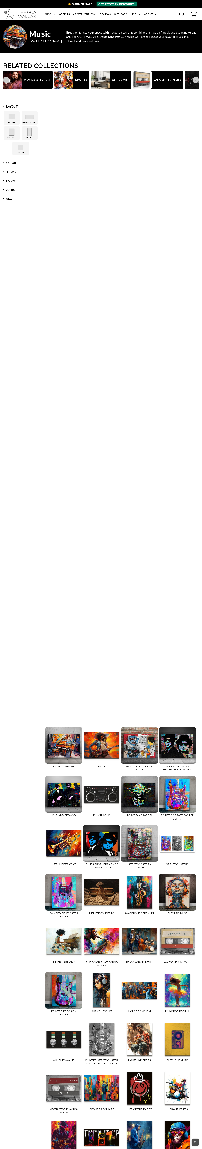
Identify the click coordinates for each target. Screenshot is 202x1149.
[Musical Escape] (101, 990)
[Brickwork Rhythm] (139, 941)
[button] (101, 4)
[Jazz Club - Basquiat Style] (139, 745)
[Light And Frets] (139, 1039)
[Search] (181, 14)
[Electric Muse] (177, 892)
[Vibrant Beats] (177, 1088)
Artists (64, 14)
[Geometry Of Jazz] (101, 1088)
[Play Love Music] (177, 1039)
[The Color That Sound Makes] (101, 941)
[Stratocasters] (177, 843)
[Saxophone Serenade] (139, 892)
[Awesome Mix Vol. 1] (177, 941)
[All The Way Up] (63, 1039)
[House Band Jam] (139, 990)
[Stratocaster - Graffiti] (139, 843)
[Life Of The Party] (139, 1088)
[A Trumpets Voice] (63, 843)
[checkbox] (12, 116)
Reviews (105, 14)
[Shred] (101, 745)
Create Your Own (85, 14)
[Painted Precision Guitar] (63, 990)
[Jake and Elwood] (63, 794)
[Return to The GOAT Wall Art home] (23, 14)
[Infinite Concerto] (101, 892)
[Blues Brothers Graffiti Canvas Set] (177, 745)
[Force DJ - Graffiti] (139, 794)
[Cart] (193, 14)
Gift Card (120, 14)
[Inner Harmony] (63, 941)
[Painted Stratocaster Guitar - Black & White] (101, 1039)
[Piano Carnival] (63, 745)
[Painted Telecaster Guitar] (63, 892)
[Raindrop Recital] (177, 990)
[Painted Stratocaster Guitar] (177, 794)
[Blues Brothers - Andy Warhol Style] (101, 843)
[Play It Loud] (101, 794)
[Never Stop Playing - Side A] (63, 1088)
